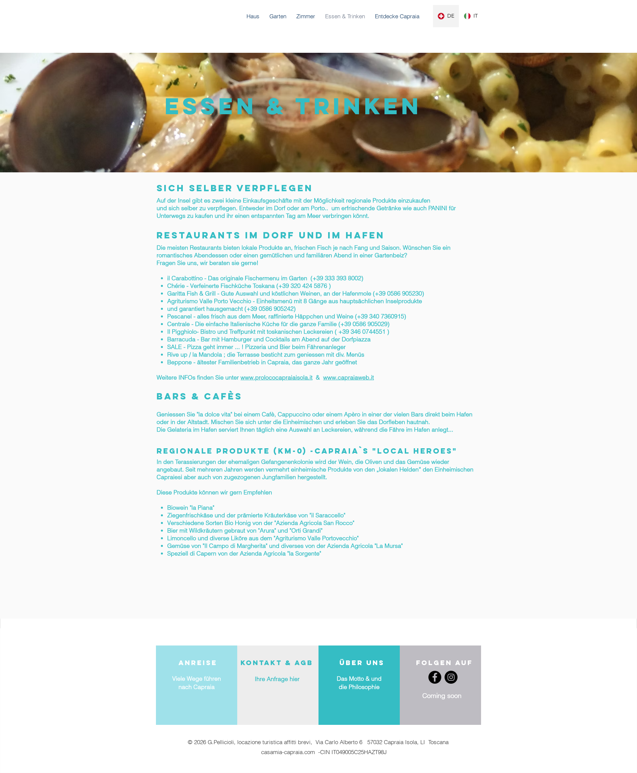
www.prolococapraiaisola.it (277, 377)
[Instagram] (451, 677)
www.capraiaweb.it (348, 377)
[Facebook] (434, 677)
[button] (397, 16)
